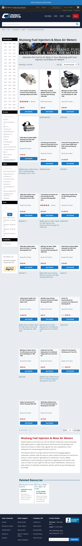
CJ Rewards (77, 10)
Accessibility (37, 530)
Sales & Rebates (23, 540)
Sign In (38, 7)
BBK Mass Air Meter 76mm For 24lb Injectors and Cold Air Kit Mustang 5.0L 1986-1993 (28, 353)
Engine (23, 29)
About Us (5, 534)
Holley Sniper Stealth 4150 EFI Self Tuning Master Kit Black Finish (28, 300)
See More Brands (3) (9, 160)
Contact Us (36, 522)
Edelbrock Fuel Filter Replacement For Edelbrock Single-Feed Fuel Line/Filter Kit (49, 353)
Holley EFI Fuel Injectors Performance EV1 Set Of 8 (69, 351)
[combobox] (41, 24)
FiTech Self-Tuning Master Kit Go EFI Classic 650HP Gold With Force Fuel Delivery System (70, 145)
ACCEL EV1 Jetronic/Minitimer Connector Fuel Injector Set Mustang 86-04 (70, 301)
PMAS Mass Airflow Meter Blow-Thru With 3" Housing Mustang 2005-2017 (28, 248)
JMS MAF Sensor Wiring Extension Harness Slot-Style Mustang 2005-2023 (49, 300)
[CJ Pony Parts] (7, 15)
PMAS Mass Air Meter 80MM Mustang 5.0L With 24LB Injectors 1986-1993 (28, 139)
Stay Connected (7, 518)
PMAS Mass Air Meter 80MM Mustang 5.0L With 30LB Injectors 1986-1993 (70, 248)
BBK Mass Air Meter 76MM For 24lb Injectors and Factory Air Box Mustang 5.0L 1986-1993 (49, 249)
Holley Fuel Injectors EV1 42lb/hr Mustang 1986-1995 (28, 403)
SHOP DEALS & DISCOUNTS (41, 2)
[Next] (30, 430)
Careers (4, 538)
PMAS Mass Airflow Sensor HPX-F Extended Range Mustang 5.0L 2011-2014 (28, 196)
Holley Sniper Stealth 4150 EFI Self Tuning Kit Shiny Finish (69, 196)
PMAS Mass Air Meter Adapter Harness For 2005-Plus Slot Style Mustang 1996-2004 (48, 93)
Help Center (37, 526)
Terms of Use (37, 538)
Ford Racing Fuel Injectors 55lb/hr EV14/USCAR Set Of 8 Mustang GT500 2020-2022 (49, 144)
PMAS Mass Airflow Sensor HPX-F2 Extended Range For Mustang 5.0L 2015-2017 (49, 404)
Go (10, 214)
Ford (8, 29)
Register (44, 7)
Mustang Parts (16, 29)
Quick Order (22, 522)
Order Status (56, 7)
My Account (21, 530)
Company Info (38, 518)
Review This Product (46, 101)
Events (4, 522)
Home (3, 29)
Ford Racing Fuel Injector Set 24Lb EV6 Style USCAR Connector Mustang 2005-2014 (49, 197)
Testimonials (6, 530)
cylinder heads (64, 453)
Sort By (59, 65)
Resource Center (7, 526)
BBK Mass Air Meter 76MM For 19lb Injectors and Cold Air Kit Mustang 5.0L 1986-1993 (69, 93)
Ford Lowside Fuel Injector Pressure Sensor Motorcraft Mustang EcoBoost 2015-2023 (28, 92)
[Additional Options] (9, 271)
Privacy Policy (37, 534)
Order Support (23, 518)
